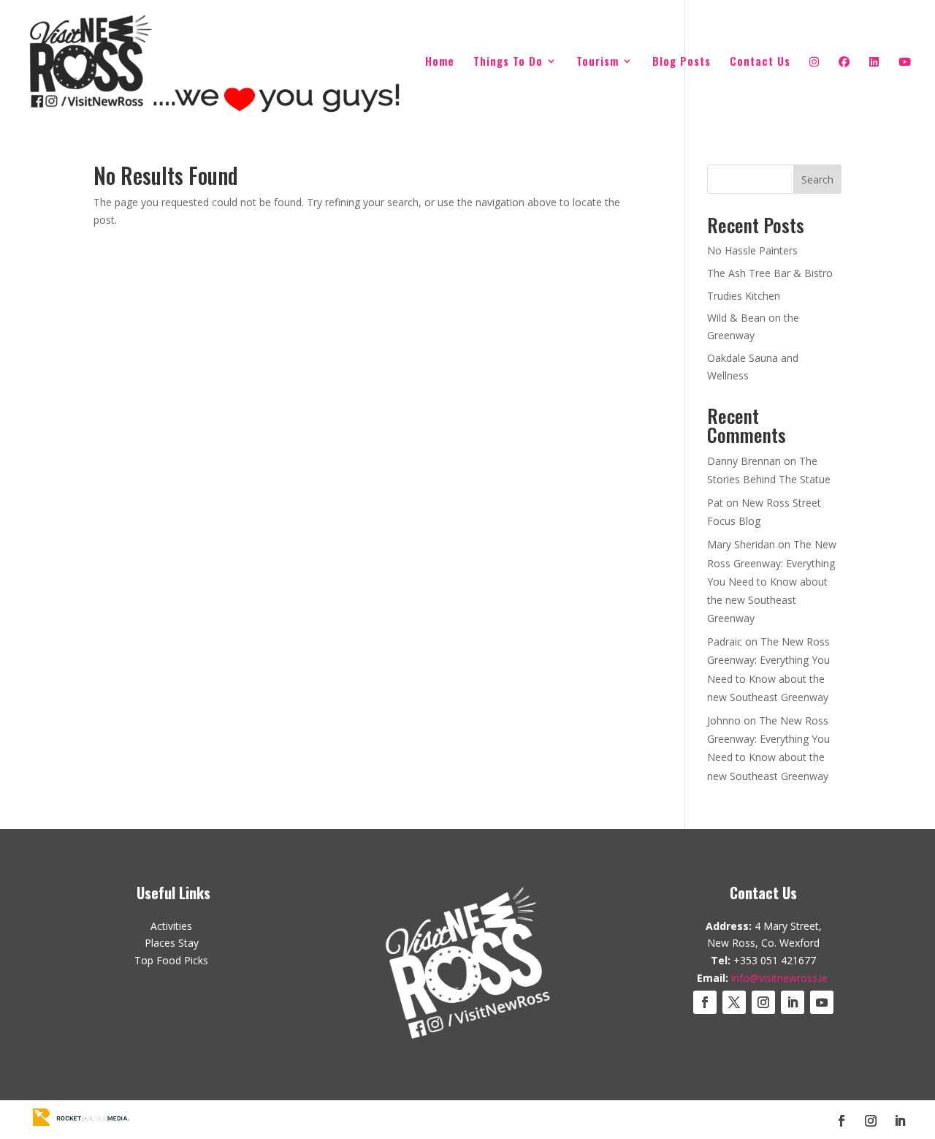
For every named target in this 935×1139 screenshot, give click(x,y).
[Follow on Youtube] (821, 1002)
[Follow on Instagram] (763, 1002)
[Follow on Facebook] (705, 1002)
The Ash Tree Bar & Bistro (770, 273)
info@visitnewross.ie (779, 978)
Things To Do (508, 62)
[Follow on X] (734, 1002)
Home (439, 62)
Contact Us (760, 62)
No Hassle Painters (752, 250)
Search (817, 179)
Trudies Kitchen (743, 296)
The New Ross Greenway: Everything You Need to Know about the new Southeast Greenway (771, 581)
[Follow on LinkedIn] (792, 1002)
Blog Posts (681, 62)
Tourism (597, 62)
